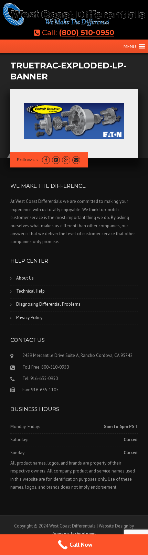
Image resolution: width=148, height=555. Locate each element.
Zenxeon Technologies (74, 534)
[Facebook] (46, 160)
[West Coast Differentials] (74, 14)
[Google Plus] (66, 160)
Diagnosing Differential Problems (48, 304)
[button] (130, 46)
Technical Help (30, 291)
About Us (25, 278)
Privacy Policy (29, 317)
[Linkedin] (56, 160)
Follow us (27, 159)
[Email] (76, 160)
